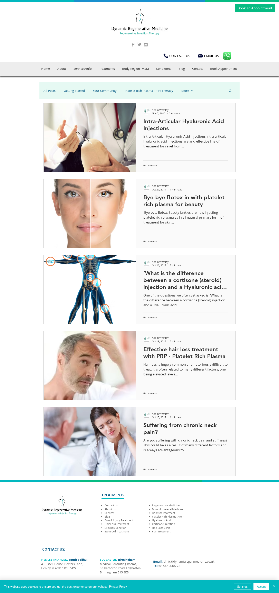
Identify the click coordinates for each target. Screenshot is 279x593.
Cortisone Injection (164, 524)
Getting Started (74, 90)
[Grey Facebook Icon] (132, 44)
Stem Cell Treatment (117, 531)
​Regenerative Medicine (166, 505)
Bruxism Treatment (163, 513)
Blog (107, 516)
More (185, 90)
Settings (242, 586)
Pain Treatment (161, 531)
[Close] (274, 586)
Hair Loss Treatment (117, 524)
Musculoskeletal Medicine (167, 509)
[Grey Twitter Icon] (139, 44)
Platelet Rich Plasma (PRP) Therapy (149, 90)
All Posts (50, 90)
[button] (230, 91)
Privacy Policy (118, 586)
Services (109, 513)
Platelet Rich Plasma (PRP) (167, 516)
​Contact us (111, 505)
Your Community (105, 90)
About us (110, 509)
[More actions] (227, 111)
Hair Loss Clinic (161, 528)
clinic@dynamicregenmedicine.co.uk (188, 561)
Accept (261, 586)
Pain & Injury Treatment (119, 520)
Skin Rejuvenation (115, 528)
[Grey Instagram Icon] (145, 44)
